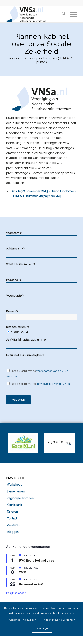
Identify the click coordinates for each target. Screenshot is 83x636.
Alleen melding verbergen (59, 619)
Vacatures (13, 525)
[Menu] (71, 14)
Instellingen (42, 628)
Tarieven (12, 511)
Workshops (14, 484)
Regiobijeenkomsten (20, 498)
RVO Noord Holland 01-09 (36, 560)
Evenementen (16, 491)
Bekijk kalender (16, 593)
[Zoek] (62, 14)
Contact (12, 518)
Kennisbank (14, 504)
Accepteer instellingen (22, 619)
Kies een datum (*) (17, 326)
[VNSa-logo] (34, 14)
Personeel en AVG (31, 584)
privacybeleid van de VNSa (53, 383)
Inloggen (13, 531)
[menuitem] (62, 14)
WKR (22, 572)
